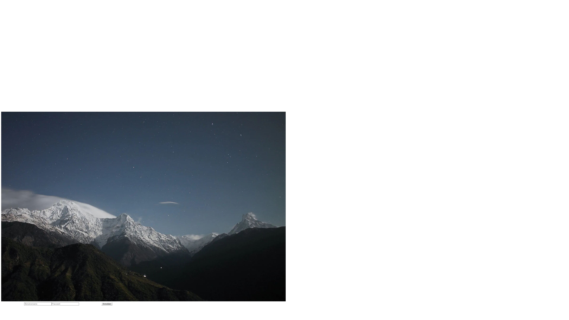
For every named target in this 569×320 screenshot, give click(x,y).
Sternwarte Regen (11, 93)
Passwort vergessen (90, 303)
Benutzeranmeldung (12, 303)
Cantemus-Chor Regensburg (17, 48)
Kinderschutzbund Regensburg (18, 76)
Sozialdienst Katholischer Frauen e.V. (21, 87)
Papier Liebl (7, 98)
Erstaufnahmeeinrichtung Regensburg (22, 59)
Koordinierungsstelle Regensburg (20, 82)
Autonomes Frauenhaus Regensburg (21, 42)
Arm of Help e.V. (10, 37)
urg (23, 93)
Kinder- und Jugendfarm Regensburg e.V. (24, 70)
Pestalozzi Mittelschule (14, 104)
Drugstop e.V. (8, 53)
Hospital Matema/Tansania (16, 65)
